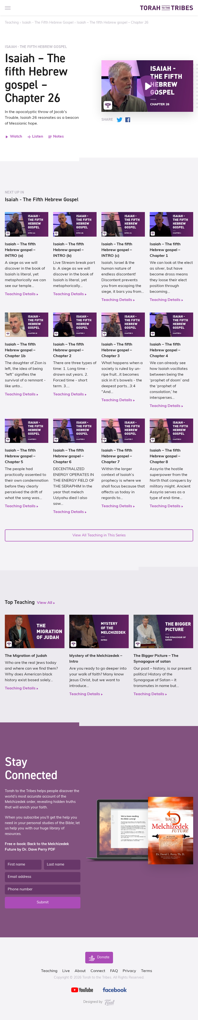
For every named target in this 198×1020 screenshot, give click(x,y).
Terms (146, 971)
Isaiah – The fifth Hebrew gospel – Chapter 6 (68, 456)
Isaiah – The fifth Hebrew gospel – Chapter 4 (165, 350)
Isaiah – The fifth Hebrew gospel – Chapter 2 (68, 350)
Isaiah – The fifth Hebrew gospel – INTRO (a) (20, 250)
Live (66, 971)
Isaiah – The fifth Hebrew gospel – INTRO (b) (68, 250)
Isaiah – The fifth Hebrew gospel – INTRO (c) (116, 250)
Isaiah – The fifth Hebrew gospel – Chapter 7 (116, 456)
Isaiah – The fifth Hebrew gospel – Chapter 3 (116, 350)
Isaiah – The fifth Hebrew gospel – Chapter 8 (165, 456)
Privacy (129, 971)
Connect (98, 971)
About (80, 971)
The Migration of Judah (26, 656)
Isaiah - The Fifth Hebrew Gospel (47, 23)
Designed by (93, 1002)
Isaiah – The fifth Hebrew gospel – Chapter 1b (20, 350)
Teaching (12, 23)
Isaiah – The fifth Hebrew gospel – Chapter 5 (20, 456)
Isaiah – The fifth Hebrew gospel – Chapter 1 (165, 250)
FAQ (114, 971)
